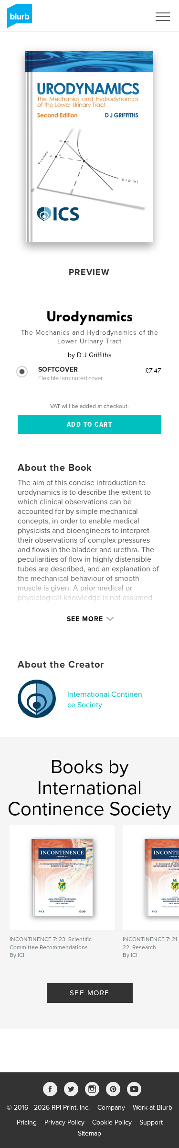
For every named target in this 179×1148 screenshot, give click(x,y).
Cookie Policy (112, 1122)
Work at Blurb (152, 1107)
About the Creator (61, 665)
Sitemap (89, 1133)
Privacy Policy (64, 1122)
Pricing (27, 1122)
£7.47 (153, 370)
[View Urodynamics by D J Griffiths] (89, 146)
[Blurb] (18, 19)
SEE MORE (90, 993)
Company (111, 1107)
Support (151, 1122)
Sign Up (125, 17)
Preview (89, 272)
